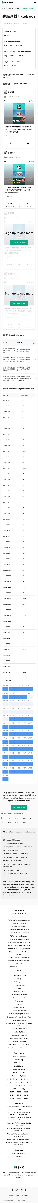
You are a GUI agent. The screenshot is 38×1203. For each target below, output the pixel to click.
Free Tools (19, 964)
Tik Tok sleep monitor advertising (14, 857)
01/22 (26, 1092)
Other (30, 1085)
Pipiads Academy (19, 1072)
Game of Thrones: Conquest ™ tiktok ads (33, 822)
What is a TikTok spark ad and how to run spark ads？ (19, 1135)
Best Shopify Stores (19, 1032)
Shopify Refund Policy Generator (19, 949)
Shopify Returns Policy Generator (19, 957)
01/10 (26, 1095)
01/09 (12, 1098)
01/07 (26, 1098)
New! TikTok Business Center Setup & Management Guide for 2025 (19, 1113)
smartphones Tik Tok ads (11, 860)
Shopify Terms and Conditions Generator (19, 953)
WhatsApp (19, 1157)
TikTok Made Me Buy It (19, 1029)
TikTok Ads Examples (19, 1056)
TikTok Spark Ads (19, 985)
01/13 (19, 1095)
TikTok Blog (19, 1060)
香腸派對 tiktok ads (4, 818)
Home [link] (3, 8)
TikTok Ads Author (19, 1069)
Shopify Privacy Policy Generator (19, 945)
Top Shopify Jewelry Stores (19, 1038)
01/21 (12, 1095)
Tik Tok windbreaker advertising (14, 843)
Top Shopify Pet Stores (19, 1035)
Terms (17, 1195)
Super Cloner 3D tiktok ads (26, 818)
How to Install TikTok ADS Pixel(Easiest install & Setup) (19, 1143)
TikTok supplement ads (10, 870)
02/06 (19, 1092)
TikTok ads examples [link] (13, 8)
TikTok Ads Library (19, 991)
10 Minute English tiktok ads (11, 818)
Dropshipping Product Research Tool (19, 1017)
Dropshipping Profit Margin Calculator (19, 942)
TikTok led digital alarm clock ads (14, 873)
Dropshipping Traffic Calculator (19, 930)
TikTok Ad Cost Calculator (19, 936)
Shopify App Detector (19, 926)
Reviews (19, 1004)
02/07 (12, 1092)
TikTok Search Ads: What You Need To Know (19, 1108)
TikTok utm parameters (19, 917)
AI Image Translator (19, 1007)
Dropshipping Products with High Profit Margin (19, 1024)
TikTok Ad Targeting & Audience (19, 920)
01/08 (19, 1098)
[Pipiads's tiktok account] (21, 1189)
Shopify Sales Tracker (19, 914)
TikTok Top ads (19, 1063)
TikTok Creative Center (19, 995)
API (19, 1160)
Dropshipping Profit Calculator (19, 939)
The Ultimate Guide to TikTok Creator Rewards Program (19, 1119)
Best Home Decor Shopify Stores (19, 1048)
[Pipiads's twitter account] (16, 1189)
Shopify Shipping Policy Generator (19, 960)
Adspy (19, 979)
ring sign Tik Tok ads (10, 850)
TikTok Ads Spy (19, 982)
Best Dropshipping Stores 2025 (19, 1014)
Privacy (11, 1195)
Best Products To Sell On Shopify (19, 1045)
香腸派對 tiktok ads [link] (28, 8)
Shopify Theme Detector (19, 923)
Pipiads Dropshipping (19, 1020)
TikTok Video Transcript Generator (19, 998)
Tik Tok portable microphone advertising (17, 846)
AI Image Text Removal (19, 1010)
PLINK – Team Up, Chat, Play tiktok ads (11, 822)
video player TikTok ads (11, 840)
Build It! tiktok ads (19, 818)
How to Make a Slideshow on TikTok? (19, 1139)
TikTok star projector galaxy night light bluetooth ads (16, 865)
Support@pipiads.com (19, 1153)
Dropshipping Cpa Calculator (19, 933)
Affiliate (19, 970)
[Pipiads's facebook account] (12, 1189)
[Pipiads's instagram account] (25, 1189)
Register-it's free (19, 242)
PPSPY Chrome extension (19, 967)
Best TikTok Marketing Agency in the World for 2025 (19, 1129)
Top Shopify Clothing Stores (19, 1041)
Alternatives (19, 1001)
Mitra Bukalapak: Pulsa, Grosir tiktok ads (33, 818)
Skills (19, 988)
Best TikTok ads (19, 1066)
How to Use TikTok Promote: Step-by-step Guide (19, 1124)
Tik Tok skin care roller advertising (15, 853)
